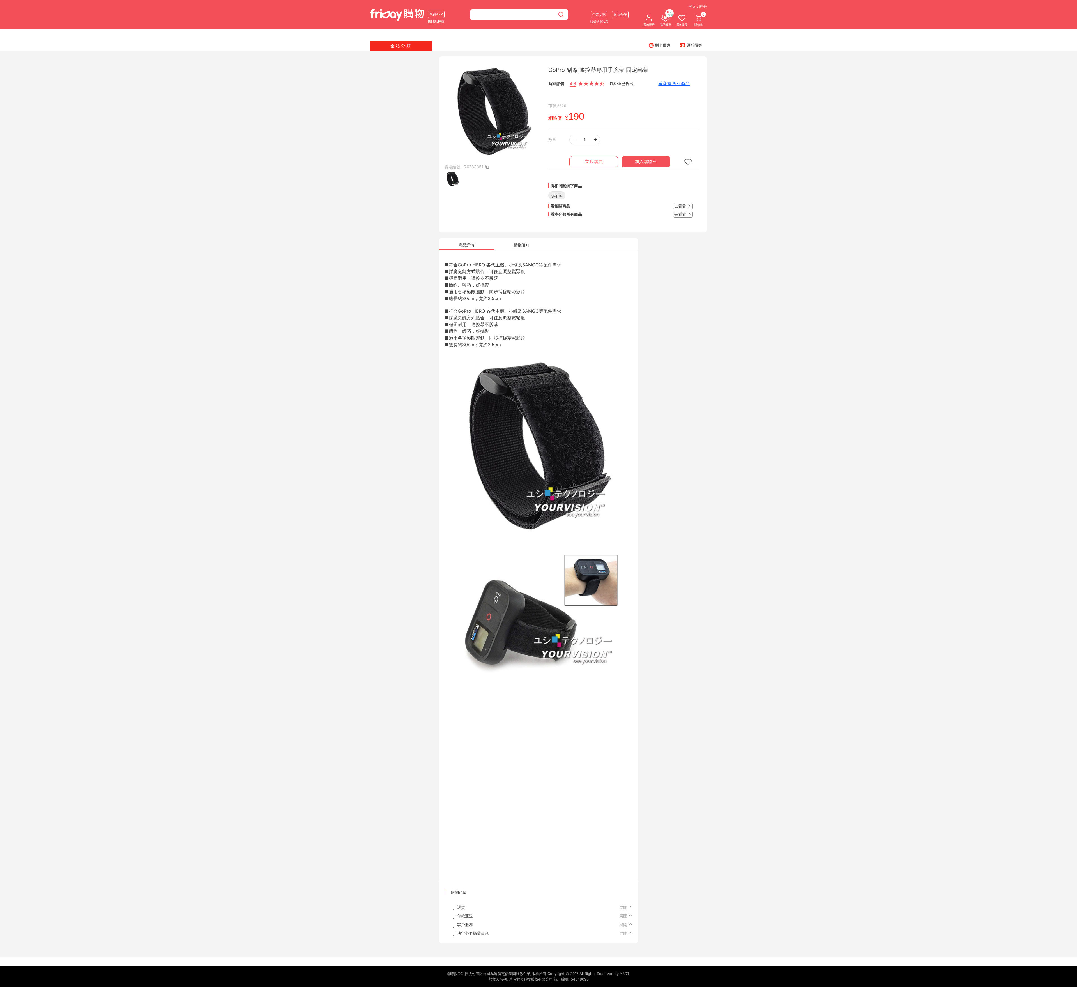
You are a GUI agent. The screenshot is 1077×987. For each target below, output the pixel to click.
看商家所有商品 (674, 83)
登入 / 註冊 (698, 6)
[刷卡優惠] (659, 45)
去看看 (680, 206)
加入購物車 (646, 161)
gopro (556, 195)
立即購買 (594, 161)
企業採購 (599, 14)
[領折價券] (691, 45)
